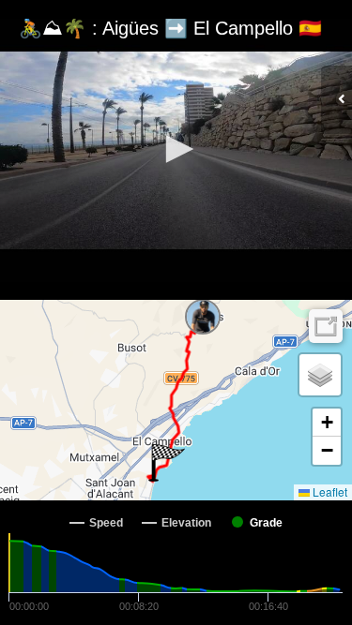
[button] (176, 149)
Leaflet (328, 491)
